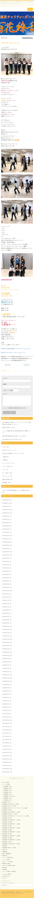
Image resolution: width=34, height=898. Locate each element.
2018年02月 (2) (6, 704)
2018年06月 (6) (6, 691)
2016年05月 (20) (7, 772)
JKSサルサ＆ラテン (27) (9, 450)
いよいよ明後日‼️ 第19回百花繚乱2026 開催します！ (16, 431)
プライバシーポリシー (8, 883)
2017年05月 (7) (6, 733)
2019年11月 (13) (7, 636)
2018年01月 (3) (6, 707)
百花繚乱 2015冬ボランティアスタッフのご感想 (15, 816)
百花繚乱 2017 (8, 800)
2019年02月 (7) (6, 665)
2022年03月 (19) (7, 551)
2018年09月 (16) (7, 681)
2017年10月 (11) (7, 717)
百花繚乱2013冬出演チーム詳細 (11, 827)
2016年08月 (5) (6, 762)
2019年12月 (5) (6, 632)
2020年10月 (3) (6, 606)
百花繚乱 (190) (6, 482)
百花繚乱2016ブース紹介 (9, 806)
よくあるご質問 (6, 874)
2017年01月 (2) (6, 746)
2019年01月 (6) (6, 668)
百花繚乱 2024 (8, 788)
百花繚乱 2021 (8, 794)
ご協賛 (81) (5, 456)
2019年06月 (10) (7, 652)
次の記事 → (28, 365)
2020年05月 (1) (6, 616)
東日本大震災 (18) (7, 479)
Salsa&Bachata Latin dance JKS (12, 439)
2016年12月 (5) (6, 749)
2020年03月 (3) (6, 623)
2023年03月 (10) (7, 542)
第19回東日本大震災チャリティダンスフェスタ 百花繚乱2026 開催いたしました (16, 423)
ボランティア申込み (7, 861)
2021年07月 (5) (6, 577)
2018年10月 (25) (7, 678)
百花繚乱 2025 (8, 786)
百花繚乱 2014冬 (7, 818)
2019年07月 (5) (6, 648)
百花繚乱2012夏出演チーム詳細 (11, 839)
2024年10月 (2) (6, 522)
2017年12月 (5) (6, 710)
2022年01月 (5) (6, 558)
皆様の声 (4, 867)
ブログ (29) (5, 447)
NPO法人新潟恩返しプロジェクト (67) (13, 453)
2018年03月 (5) (6, 700)
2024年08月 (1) (6, 529)
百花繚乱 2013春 (7, 833)
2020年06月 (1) (6, 613)
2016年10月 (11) (7, 755)
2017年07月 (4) (6, 726)
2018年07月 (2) (6, 687)
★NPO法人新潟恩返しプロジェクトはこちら (16, 348)
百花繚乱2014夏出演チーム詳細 (11, 824)
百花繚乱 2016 (6, 802)
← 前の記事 (6, 365)
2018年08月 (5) (6, 684)
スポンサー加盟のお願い (9, 865)
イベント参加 (6, 859)
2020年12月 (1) (6, 600)
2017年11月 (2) (6, 713)
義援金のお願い (6, 863)
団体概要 (4, 851)
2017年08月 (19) (7, 723)
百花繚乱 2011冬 (7, 841)
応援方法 (4, 855)
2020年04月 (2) (6, 619)
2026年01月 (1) (6, 506)
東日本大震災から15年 (8, 427)
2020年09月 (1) (6, 610)
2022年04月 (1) (6, 548)
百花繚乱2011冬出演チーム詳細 (11, 843)
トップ (23, 778)
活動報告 (4, 869)
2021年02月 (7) (6, 593)
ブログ (4, 878)
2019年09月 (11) (7, 642)
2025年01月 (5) (6, 516)
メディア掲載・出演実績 (9, 871)
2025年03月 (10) (7, 509)
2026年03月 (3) (6, 500)
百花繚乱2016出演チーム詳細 (10, 804)
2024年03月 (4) (6, 532)
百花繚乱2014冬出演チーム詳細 (11, 820)
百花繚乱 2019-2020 (9, 796)
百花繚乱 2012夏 (7, 837)
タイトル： (5, 378)
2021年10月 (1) (6, 568)
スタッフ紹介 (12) (7, 466)
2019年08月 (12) (7, 645)
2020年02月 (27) (7, 626)
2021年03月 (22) (7, 590)
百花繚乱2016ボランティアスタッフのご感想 (14, 808)
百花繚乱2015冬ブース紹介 (10, 814)
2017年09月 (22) (7, 720)
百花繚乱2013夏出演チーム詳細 (11, 831)
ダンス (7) (5, 469)
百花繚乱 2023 (8, 790)
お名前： (5, 384)
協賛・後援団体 (6, 853)
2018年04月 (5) (6, 697)
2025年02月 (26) (7, 513)
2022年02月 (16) (7, 555)
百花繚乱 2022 (8, 792)
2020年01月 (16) (7, 629)
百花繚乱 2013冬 (7, 825)
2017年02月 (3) (6, 742)
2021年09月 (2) (6, 571)
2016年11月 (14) (7, 752)
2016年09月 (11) (7, 759)
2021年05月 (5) (6, 584)
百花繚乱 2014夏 (7, 822)
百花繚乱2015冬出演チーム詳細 (11, 812)
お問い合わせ (6, 876)
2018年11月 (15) (7, 674)
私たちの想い (6, 782)
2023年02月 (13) (7, 545)
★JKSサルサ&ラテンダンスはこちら (13, 352)
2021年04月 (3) (6, 587)
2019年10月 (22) (7, 639)
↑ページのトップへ (14, 778)
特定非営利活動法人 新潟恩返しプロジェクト (16, 891)
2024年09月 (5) (6, 525)
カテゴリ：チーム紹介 (27, 37)
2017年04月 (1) (6, 736)
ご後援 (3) (5, 460)
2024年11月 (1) (6, 519)
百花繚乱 (4, 845)
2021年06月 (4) (6, 581)
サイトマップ (6, 881)
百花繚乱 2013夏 (7, 829)
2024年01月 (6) (6, 538)
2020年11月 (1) (6, 603)
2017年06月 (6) (6, 730)
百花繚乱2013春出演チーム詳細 (11, 835)
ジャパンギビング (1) (8, 463)
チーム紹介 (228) (7, 473)
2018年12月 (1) (6, 671)
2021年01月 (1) (6, 597)
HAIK (18, 896)
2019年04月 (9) (6, 658)
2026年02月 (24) (7, 503)
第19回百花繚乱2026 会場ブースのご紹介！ (14, 436)
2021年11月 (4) (6, 564)
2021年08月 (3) (6, 574)
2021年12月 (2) (6, 561)
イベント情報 (6, 784)
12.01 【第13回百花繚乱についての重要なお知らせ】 (16, 491)
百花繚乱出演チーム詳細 (9, 847)
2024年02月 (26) (7, 535)
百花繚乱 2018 (8, 798)
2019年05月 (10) (7, 655)
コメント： (5, 393)
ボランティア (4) (7, 476)
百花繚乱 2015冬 (7, 810)
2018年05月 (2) (6, 694)
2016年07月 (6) (6, 765)
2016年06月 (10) (7, 768)
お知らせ (4, 849)
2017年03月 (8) (6, 739)
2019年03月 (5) (6, 661)
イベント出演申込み (7, 857)
